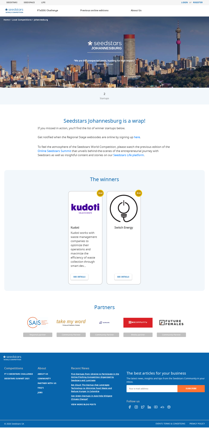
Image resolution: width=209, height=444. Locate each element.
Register (198, 2)
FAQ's (41, 387)
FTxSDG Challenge (47, 10)
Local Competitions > (23, 19)
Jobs (40, 392)
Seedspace (29, 2)
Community (44, 378)
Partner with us (47, 383)
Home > (8, 19)
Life (43, 2)
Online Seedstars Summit (54, 151)
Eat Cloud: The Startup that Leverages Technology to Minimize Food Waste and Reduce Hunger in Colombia (91, 388)
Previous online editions (94, 10)
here (137, 137)
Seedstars (11, 2)
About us (43, 374)
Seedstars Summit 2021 (17, 378)
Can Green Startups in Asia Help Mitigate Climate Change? (91, 397)
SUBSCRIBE (191, 388)
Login (184, 2)
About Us (136, 10)
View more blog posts (83, 404)
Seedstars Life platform (128, 155)
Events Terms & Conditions (170, 423)
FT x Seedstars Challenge (18, 374)
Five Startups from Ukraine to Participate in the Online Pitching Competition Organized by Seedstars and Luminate (95, 377)
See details (79, 276)
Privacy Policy (197, 423)
